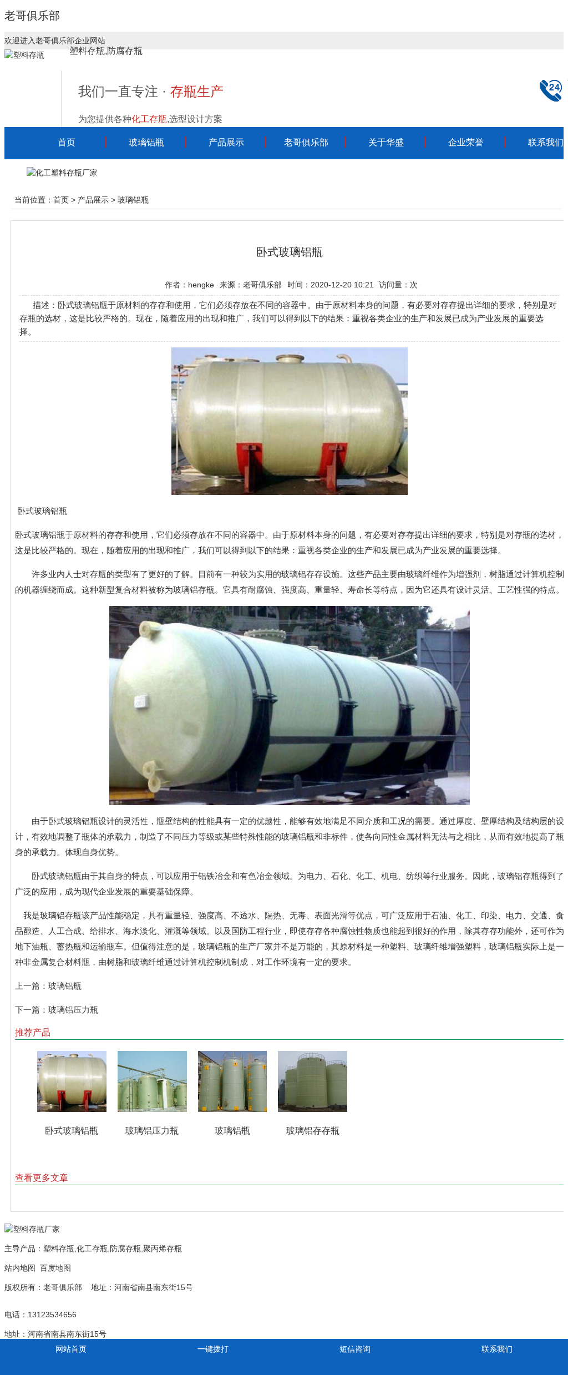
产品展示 (226, 142)
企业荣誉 (466, 142)
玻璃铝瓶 (146, 142)
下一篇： (31, 1009)
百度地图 (55, 1267)
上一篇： (31, 985)
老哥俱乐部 (32, 15)
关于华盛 (386, 142)
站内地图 (20, 1267)
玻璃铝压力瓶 (73, 1009)
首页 (66, 142)
